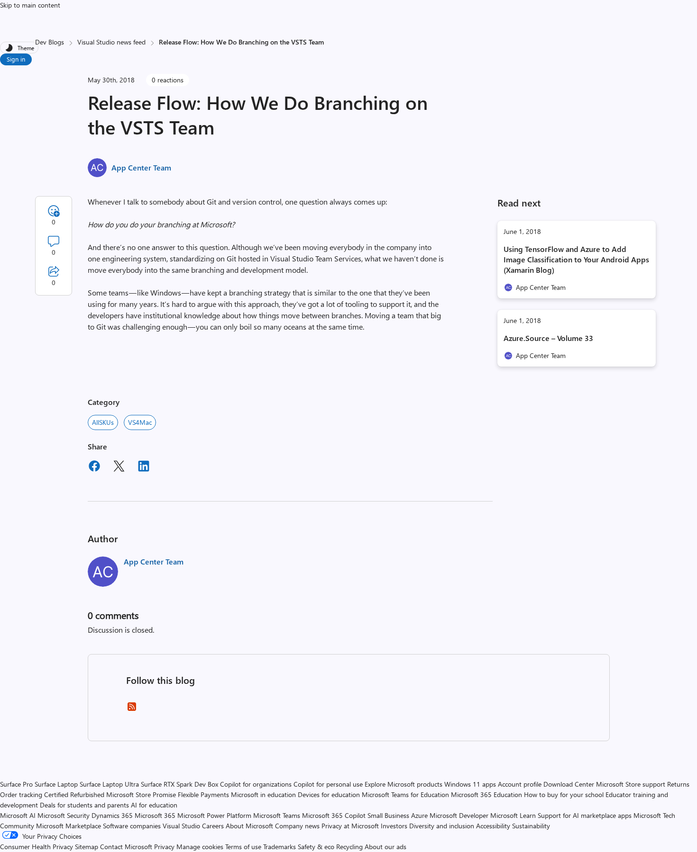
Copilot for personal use (328, 784)
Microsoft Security (63, 815)
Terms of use (243, 846)
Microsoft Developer (459, 815)
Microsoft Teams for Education (405, 794)
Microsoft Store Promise (141, 794)
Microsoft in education (263, 794)
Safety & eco (316, 846)
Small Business (388, 815)
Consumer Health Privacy (36, 846)
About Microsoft (249, 825)
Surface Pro (16, 784)
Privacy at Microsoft (350, 825)
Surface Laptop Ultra (109, 784)
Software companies (132, 825)
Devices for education (329, 794)
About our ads (385, 846)
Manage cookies (199, 846)
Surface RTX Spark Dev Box (179, 784)
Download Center (568, 784)
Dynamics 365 (112, 815)
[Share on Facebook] (94, 467)
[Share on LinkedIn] (143, 467)
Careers (213, 825)
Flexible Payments (203, 794)
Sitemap (86, 846)
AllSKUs (103, 422)
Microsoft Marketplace (68, 825)
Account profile (519, 784)
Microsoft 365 (155, 815)
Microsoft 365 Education (486, 794)
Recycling (349, 846)
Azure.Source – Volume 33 (548, 338)
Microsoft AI (18, 815)
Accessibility (493, 825)
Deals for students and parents (84, 804)
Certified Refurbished (74, 794)
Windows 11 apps (470, 784)
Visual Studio (181, 825)
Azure (419, 815)
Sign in (16, 59)
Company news (297, 825)
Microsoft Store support (630, 784)
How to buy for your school (564, 794)
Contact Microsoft (126, 846)
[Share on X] (119, 467)
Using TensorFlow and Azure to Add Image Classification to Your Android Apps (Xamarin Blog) (576, 259)
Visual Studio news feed (111, 41)
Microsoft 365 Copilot (334, 815)
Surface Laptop (56, 784)
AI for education (154, 804)
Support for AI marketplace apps (585, 815)
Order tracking (21, 794)
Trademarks (279, 846)
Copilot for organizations (256, 784)
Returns (678, 784)
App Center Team (141, 167)
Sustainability (531, 825)
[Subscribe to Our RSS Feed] (132, 709)
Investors (394, 825)
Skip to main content (30, 4)
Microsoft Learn (513, 815)
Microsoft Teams (276, 815)
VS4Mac (140, 422)
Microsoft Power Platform (214, 815)
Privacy (165, 846)
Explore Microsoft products (403, 784)
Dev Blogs (49, 41)
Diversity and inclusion (441, 825)
